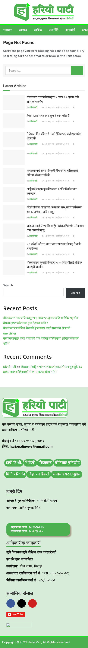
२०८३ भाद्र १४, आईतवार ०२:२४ (55, 107)
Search (8, 285)
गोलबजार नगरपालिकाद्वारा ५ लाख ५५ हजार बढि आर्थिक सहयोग (40, 318)
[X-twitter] (21, 603)
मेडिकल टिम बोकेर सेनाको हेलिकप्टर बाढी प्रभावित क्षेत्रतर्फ (36, 328)
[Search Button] (77, 70)
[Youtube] (32, 603)
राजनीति (53, 30)
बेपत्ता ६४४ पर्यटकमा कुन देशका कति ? (48, 115)
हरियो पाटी (33, 107)
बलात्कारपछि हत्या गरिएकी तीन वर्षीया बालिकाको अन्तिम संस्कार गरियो (41, 341)
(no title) (9, 333)
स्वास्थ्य (23, 30)
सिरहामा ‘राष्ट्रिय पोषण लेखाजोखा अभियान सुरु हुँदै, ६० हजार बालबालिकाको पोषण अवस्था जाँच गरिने (42, 369)
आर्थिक (38, 30)
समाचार (7, 30)
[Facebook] (10, 603)
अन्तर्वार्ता (70, 30)
